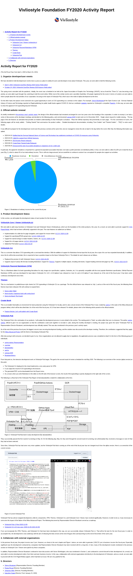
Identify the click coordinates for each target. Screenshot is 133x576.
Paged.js (112, 103)
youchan (7, 345)
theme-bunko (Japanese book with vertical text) (20, 293)
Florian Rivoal (9, 568)
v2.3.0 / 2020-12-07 (38, 236)
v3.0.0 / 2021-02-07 (121, 262)
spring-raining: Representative (14, 342)
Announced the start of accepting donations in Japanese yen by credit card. (36, 146)
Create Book (16, 53)
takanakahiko (9, 348)
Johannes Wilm (10, 570)
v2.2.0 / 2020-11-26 (62, 233)
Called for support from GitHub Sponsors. (26, 138)
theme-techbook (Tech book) (14, 296)
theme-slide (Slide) (11, 291)
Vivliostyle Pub (17, 55)
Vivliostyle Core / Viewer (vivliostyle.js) (24, 42)
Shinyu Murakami (10, 565)
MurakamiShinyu (10, 355)
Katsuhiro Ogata (10, 573)
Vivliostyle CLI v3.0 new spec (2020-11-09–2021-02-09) (22, 527)
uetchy (108, 305)
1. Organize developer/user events (19, 35)
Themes (15, 50)
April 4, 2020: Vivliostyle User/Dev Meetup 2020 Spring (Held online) (26, 85)
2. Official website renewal (17, 37)
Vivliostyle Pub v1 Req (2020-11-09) (16, 524)
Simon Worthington (98, 100)
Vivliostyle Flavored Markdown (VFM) (24, 47)
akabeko (84, 103)
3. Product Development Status (18, 40)
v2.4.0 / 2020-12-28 (48, 238)
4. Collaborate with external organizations (22, 58)
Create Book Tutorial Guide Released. (25, 143)
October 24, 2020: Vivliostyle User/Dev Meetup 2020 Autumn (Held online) (28, 87)
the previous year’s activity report (26, 114)
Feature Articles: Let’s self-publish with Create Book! (21, 311)
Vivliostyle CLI (17, 45)
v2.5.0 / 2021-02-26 (31, 241)
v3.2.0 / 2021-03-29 (42, 259)
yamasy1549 (71, 117)
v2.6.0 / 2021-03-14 (26, 244)
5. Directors (12, 60)
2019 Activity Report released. (22, 140)
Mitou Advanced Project (12, 332)
